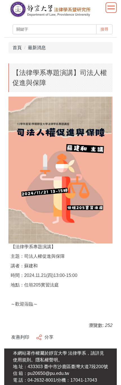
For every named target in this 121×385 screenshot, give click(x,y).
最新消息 (37, 47)
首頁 (17, 47)
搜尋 (104, 29)
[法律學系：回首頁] (50, 10)
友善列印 (20, 337)
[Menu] (111, 7)
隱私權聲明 (46, 359)
